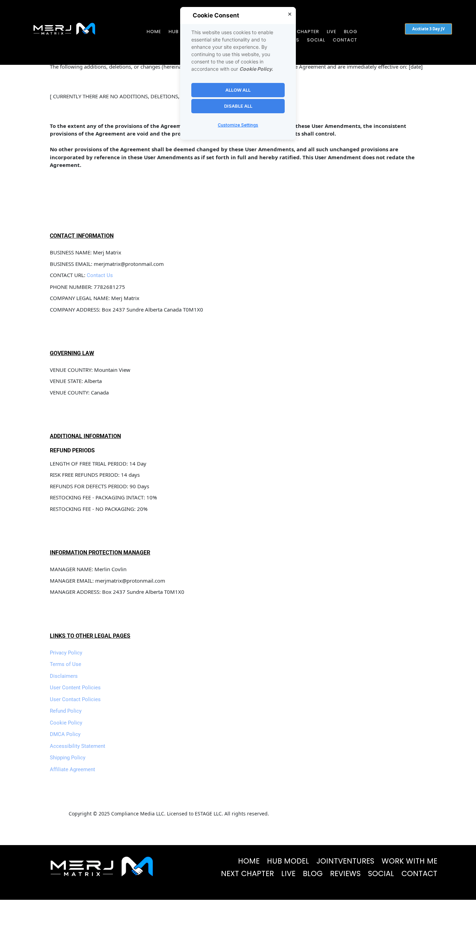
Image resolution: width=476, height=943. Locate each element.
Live (331, 31)
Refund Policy (66, 711)
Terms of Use (65, 664)
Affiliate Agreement (72, 769)
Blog (350, 31)
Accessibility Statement (77, 746)
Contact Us (100, 275)
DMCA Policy (65, 734)
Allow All (238, 90)
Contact (345, 40)
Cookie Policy (66, 723)
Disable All (238, 106)
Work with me (409, 861)
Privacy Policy (66, 653)
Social (316, 40)
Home (154, 31)
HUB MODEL (288, 861)
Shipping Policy (67, 757)
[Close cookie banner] (289, 14)
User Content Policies (75, 687)
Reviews (345, 873)
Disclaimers (64, 676)
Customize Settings (238, 125)
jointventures (345, 861)
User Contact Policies (75, 699)
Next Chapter (301, 31)
